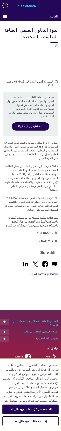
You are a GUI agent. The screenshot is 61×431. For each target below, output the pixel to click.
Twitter (47, 357)
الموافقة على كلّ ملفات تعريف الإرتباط (30, 409)
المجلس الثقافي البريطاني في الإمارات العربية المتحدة (34, 323)
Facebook (19, 357)
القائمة (54, 16)
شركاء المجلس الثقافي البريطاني (40, 331)
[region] (30, 394)
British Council (49, 6)
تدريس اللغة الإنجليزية (47, 338)
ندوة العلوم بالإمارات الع (31, 126)
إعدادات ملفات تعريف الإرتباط (30, 421)
